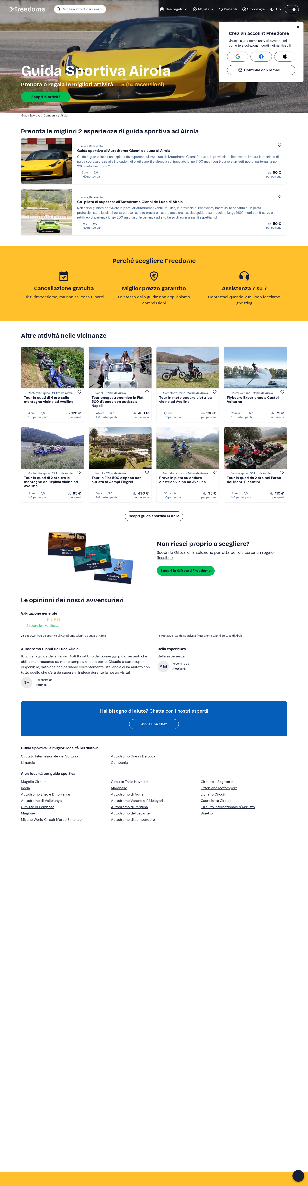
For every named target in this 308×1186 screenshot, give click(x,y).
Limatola (28, 762)
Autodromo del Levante (130, 813)
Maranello (119, 788)
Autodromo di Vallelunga (41, 800)
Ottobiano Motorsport (219, 788)
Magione (28, 813)
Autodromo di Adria (127, 794)
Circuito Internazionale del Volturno (50, 756)
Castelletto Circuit (216, 800)
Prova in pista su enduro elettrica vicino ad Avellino (182, 479)
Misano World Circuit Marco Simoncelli (52, 819)
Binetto (207, 813)
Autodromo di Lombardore (133, 819)
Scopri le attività (45, 96)
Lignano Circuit (213, 794)
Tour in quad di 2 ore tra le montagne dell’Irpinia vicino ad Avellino (51, 481)
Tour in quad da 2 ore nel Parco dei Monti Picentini (254, 479)
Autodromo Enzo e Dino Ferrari (46, 794)
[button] (298, 1176)
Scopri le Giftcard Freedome (186, 570)
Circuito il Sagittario (217, 781)
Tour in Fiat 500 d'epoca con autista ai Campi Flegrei (117, 479)
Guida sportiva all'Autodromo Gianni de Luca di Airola (123, 150)
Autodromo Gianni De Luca (133, 756)
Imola (25, 788)
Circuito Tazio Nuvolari (129, 781)
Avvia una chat (154, 724)
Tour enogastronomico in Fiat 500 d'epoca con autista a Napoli (118, 401)
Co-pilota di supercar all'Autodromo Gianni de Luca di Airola (130, 201)
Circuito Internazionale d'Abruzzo (228, 807)
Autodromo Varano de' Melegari (137, 800)
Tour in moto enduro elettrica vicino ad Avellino (185, 399)
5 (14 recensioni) (142, 84)
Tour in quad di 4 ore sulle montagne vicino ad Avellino (49, 399)
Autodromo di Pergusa (129, 807)
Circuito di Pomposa (37, 807)
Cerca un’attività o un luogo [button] (81, 9)
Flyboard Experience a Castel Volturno (253, 399)
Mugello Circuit (33, 781)
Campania (119, 762)
